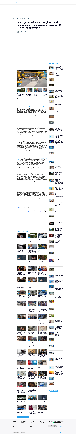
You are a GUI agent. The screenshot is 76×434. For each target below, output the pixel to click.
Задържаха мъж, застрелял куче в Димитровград (31, 332)
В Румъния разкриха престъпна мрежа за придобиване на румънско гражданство (32, 412)
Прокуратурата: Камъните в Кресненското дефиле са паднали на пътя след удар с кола (59, 123)
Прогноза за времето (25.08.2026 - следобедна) (59, 136)
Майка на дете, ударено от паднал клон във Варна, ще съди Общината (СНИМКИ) (59, 167)
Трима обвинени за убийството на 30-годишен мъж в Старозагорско (20, 343)
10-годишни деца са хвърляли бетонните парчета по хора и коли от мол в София (32, 240)
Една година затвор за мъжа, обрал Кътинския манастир (21, 402)
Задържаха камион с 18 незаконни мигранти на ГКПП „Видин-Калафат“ (42, 367)
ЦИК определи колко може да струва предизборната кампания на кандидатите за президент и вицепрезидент (58, 262)
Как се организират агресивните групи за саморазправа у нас (31, 402)
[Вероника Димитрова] (18, 32)
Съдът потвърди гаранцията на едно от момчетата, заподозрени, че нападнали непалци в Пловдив (32, 285)
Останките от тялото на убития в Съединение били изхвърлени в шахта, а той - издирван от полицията (21, 297)
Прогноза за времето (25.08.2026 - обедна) (59, 367)
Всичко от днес (15, 423)
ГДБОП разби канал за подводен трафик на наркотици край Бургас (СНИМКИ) (59, 142)
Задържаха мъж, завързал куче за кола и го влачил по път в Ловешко (32, 355)
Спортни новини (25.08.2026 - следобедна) (58, 147)
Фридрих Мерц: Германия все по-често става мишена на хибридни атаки (59, 322)
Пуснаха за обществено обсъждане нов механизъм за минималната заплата (59, 194)
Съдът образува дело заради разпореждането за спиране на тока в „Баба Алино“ (59, 174)
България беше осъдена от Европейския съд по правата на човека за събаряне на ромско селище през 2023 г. (59, 254)
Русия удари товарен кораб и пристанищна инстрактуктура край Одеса (59, 328)
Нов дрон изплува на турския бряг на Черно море (59, 117)
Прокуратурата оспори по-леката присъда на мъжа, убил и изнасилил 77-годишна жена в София (42, 355)
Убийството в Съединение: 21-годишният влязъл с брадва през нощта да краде (42, 273)
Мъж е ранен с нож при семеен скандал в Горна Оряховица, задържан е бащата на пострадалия (42, 285)
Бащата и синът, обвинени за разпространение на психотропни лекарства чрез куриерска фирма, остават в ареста (21, 285)
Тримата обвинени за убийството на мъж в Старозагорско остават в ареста (21, 333)
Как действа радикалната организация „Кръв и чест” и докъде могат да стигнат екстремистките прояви (32, 310)
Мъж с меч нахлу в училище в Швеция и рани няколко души (32, 272)
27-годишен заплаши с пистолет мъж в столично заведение (21, 250)
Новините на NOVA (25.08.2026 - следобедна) (58, 162)
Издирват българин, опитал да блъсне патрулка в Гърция (20, 411)
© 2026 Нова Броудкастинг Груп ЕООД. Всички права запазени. (19, 432)
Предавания (32, 423)
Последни (14, 422)
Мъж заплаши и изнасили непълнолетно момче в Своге (42, 402)
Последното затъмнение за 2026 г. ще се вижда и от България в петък (59, 85)
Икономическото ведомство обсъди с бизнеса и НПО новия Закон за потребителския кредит (58, 110)
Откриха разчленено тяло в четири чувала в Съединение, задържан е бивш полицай (42, 296)
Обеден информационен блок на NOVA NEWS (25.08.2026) (59, 276)
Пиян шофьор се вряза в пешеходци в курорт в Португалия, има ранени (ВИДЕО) (59, 247)
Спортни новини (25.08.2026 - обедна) (58, 378)
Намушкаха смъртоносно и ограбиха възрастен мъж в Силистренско (20, 367)
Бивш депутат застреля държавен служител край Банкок (42, 411)
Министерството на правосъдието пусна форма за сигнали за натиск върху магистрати (59, 130)
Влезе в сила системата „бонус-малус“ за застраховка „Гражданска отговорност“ (59, 347)
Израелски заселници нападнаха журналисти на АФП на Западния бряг (59, 188)
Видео (13, 426)
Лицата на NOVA (23, 423)
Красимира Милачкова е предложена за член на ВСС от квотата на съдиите (59, 384)
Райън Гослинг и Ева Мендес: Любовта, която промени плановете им (58, 236)
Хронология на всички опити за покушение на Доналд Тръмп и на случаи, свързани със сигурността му (32, 378)
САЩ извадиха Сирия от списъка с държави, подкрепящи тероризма (59, 334)
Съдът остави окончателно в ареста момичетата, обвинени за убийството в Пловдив (21, 378)
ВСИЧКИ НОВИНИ (53, 390)
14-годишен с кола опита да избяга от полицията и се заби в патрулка (42, 389)
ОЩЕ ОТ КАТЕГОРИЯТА (23, 416)
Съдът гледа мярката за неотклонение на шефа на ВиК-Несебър (21, 321)
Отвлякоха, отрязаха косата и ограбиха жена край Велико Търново (42, 343)
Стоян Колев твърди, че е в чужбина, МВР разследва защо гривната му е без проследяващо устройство (59, 360)
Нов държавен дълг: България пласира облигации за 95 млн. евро (58, 210)
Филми (31, 426)
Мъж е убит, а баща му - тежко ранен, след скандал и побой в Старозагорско (32, 367)
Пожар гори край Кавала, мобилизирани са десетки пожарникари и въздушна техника (59, 303)
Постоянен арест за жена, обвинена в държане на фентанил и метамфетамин (21, 240)
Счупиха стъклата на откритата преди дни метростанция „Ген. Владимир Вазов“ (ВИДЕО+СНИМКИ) (42, 322)
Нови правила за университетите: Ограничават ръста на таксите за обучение (59, 309)
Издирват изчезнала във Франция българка (21, 307)
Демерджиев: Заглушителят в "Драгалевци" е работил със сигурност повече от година (32, 251)
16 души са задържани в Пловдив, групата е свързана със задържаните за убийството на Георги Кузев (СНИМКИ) (32, 344)
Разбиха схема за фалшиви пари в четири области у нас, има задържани (42, 240)
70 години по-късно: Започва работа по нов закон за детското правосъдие (59, 315)
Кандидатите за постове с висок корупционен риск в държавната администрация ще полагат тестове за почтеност (58, 155)
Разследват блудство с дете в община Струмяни (59, 241)
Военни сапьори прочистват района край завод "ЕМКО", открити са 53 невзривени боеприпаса (59, 270)
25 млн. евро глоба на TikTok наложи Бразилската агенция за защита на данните (59, 68)
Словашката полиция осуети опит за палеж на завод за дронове (59, 91)
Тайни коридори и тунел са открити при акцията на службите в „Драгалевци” (42, 262)
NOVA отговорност (42, 422)
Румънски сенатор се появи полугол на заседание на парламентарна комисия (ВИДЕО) (59, 102)
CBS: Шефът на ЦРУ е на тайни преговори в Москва (59, 281)
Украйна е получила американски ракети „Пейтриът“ (59, 96)
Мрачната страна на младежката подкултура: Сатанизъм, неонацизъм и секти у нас (21, 273)
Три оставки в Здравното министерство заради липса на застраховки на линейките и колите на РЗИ (59, 182)
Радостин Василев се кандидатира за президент (58, 80)
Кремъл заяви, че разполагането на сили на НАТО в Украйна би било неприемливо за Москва (59, 217)
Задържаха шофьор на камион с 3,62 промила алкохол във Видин (32, 262)
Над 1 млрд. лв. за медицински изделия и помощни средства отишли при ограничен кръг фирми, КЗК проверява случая (59, 295)
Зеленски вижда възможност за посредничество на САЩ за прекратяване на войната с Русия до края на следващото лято (59, 203)
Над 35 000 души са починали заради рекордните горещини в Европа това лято (59, 373)
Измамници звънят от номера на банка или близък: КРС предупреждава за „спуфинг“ (21, 356)
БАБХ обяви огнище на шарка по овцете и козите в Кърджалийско (58, 74)
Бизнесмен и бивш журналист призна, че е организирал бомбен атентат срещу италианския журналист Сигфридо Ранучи (21, 391)
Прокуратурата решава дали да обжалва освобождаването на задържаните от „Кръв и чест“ (42, 309)
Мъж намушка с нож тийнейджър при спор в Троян (21, 262)
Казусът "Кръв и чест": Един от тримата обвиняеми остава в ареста (32, 321)
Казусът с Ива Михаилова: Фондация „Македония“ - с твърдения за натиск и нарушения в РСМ (59, 287)
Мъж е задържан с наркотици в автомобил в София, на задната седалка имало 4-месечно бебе (42, 378)
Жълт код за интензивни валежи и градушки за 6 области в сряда (59, 340)
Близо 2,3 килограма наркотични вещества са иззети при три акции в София (42, 333)
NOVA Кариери (41, 423)
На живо (22, 422)
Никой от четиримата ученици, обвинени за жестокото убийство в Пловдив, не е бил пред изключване (32, 390)
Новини (31, 422)
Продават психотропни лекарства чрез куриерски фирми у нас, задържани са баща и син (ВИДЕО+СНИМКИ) (32, 297)
